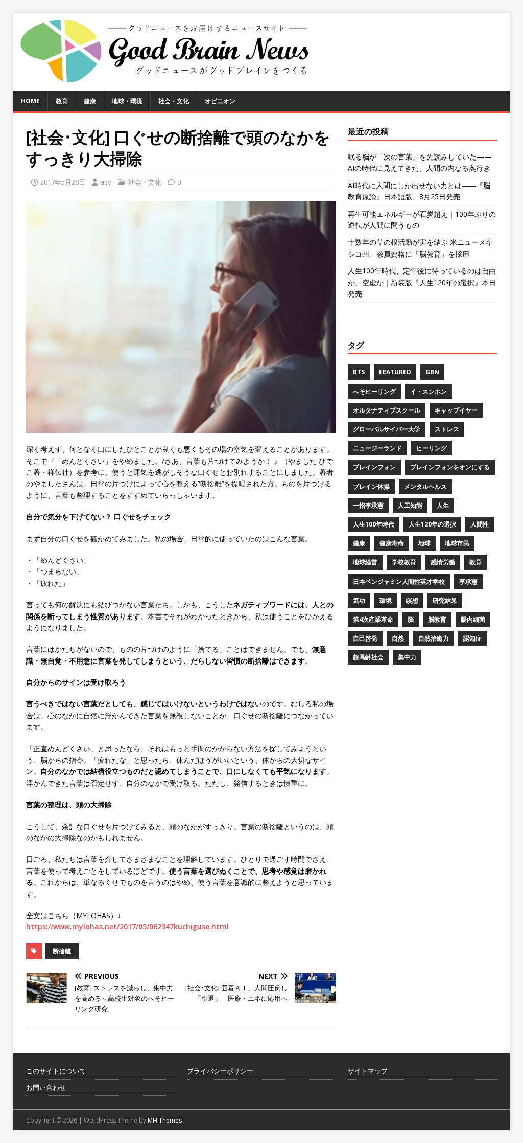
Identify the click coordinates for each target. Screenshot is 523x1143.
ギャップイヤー (456, 410)
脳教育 (437, 619)
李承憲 (468, 581)
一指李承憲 (368, 505)
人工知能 (410, 505)
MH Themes (165, 1120)
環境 (385, 600)
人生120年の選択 (432, 524)
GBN (432, 372)
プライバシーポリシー (220, 1071)
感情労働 (443, 562)
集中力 (407, 657)
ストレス (447, 429)
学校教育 (404, 562)
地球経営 (365, 562)
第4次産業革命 (373, 619)
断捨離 (62, 951)
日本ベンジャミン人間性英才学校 (399, 581)
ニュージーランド (377, 448)
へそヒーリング (374, 391)
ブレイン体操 (371, 486)
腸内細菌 (473, 619)
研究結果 (445, 600)
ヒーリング (431, 448)
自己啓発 (365, 638)
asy (105, 182)
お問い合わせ (46, 1087)
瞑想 (412, 600)
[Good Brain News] (166, 85)
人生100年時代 (373, 524)
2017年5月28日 (62, 182)
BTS (359, 372)
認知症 (472, 638)
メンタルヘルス (425, 486)
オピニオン (220, 101)
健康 (90, 101)
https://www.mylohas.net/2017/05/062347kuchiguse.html (127, 926)
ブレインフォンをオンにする (450, 467)
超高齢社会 (368, 657)
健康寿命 (391, 543)
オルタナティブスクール (386, 410)
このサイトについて (56, 1071)
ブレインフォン (374, 467)
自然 (398, 638)
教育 (62, 101)
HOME (30, 101)
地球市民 (457, 543)
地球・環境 (127, 101)
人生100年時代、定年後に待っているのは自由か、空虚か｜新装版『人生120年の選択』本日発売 (422, 282)
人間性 (479, 524)
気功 (359, 600)
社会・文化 (173, 101)
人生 (443, 505)
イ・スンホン (428, 391)
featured (395, 372)
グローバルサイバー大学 (386, 429)
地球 (424, 543)
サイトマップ (368, 1071)
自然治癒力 (433, 638)
